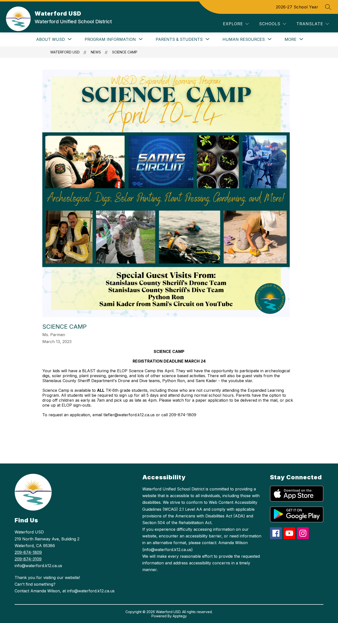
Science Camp (124, 52)
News (96, 52)
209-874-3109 (28, 558)
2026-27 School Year (297, 6)
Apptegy (180, 616)
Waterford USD (65, 52)
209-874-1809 (28, 552)
